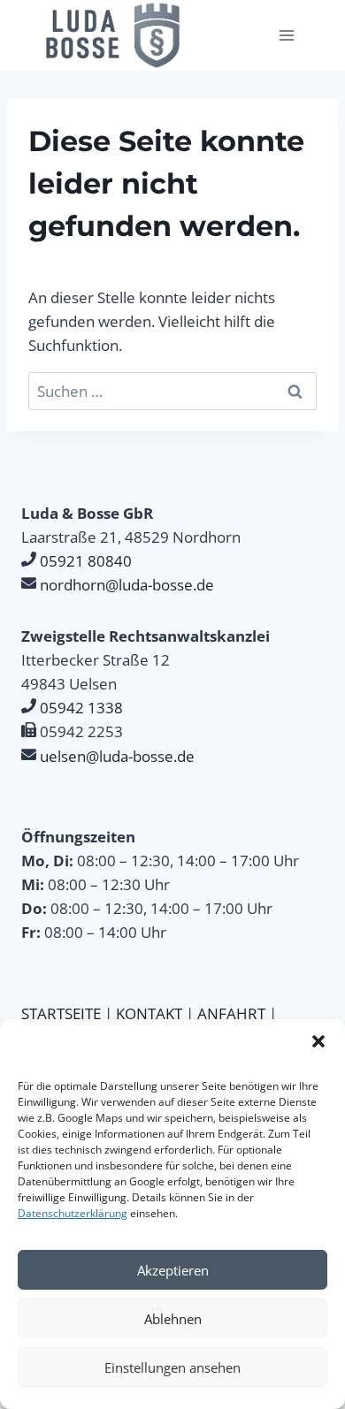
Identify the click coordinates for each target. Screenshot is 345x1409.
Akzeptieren (173, 1270)
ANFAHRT (231, 1013)
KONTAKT (149, 1013)
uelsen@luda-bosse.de (117, 756)
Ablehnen (173, 1319)
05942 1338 (81, 707)
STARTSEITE (61, 1013)
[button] (318, 1041)
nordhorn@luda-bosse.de (127, 585)
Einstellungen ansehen (172, 1367)
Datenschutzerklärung (72, 1213)
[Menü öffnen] (286, 35)
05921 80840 (86, 561)
